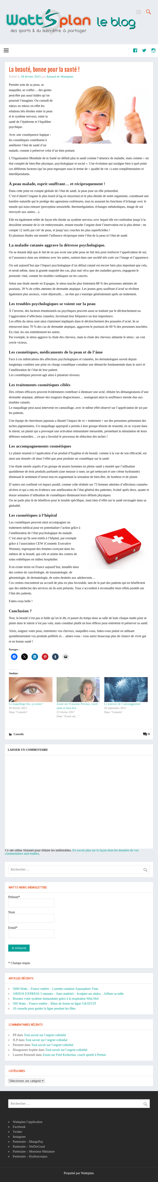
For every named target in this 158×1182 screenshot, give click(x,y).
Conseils (19, 734)
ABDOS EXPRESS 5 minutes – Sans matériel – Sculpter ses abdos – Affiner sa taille (68, 993)
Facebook (19, 1127)
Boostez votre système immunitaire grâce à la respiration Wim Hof (56, 998)
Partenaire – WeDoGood (29, 1146)
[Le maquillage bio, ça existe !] (30, 689)
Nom (11, 912)
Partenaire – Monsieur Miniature (34, 1151)
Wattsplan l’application (27, 1122)
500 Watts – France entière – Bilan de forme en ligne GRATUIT (54, 1003)
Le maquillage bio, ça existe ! (26, 703)
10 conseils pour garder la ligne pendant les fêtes (44, 1008)
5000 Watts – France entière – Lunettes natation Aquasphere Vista (55, 988)
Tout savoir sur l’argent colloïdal (45, 1035)
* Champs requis (19, 963)
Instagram (19, 1136)
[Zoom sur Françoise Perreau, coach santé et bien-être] (78, 689)
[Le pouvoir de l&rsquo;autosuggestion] (126, 689)
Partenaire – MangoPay (28, 1141)
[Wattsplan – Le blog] (70, 10)
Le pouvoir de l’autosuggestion (122, 703)
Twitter (17, 1131)
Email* (12, 927)
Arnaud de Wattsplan (59, 76)
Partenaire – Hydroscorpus (30, 1156)
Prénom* (14, 897)
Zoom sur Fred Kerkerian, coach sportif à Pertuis (74, 1054)
